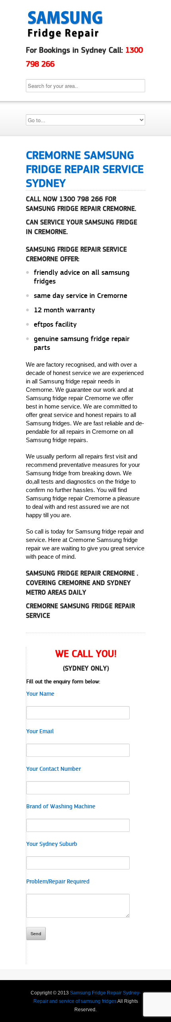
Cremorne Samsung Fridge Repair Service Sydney (85, 169)
